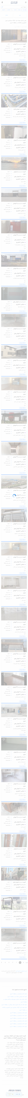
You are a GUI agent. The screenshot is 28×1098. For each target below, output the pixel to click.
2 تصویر (23, 127)
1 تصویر (23, 96)
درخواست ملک (9, 1094)
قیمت (15, 9)
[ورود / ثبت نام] (2, 2)
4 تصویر (23, 190)
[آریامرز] (14, 2)
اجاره (26, 27)
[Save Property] (3, 32)
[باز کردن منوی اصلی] (25, 2)
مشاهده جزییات (22, 60)
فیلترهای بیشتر (3, 10)
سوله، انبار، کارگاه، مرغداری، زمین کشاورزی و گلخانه (19, 10)
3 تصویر (23, 31)
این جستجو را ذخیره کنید (21, 971)
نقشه (17, 1094)
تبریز (22, 27)
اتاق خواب (8, 9)
